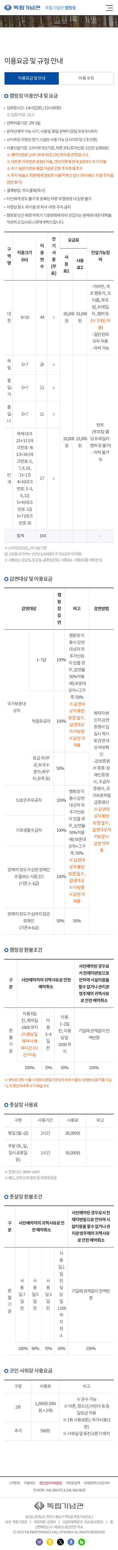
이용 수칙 (86, 78)
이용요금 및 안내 (31, 78)
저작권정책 (73, 1483)
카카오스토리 (49, 1542)
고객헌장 (14, 1483)
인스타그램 (39, 1542)
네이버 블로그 (81, 1542)
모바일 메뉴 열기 (109, 8)
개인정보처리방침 (50, 1483)
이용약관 (29, 1483)
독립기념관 (40, 7)
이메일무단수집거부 (96, 1483)
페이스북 (71, 1542)
